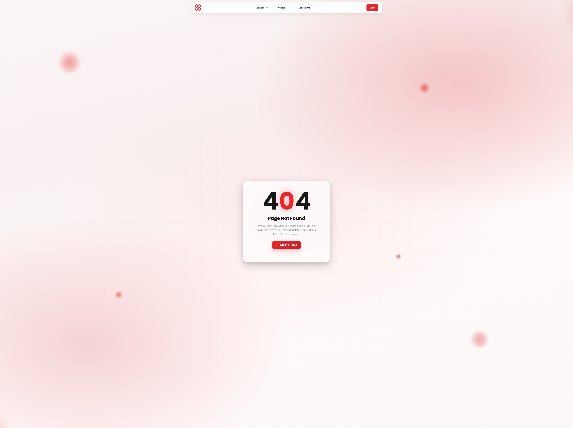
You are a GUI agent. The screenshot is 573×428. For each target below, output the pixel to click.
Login (372, 7)
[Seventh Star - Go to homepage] (198, 7)
